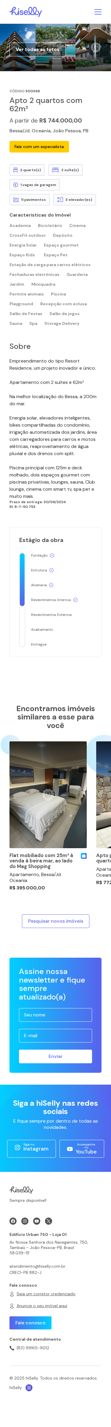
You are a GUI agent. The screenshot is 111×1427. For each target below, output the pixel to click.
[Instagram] (24, 1221)
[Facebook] (13, 1221)
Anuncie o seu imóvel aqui (42, 1305)
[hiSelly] (25, 11)
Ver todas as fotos (37, 49)
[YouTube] (36, 1221)
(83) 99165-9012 (33, 1347)
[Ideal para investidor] (84, 856)
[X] (48, 1221)
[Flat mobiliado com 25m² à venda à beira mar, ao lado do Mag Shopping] (48, 794)
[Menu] (98, 11)
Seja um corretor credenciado (46, 1293)
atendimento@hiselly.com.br (37, 1266)
